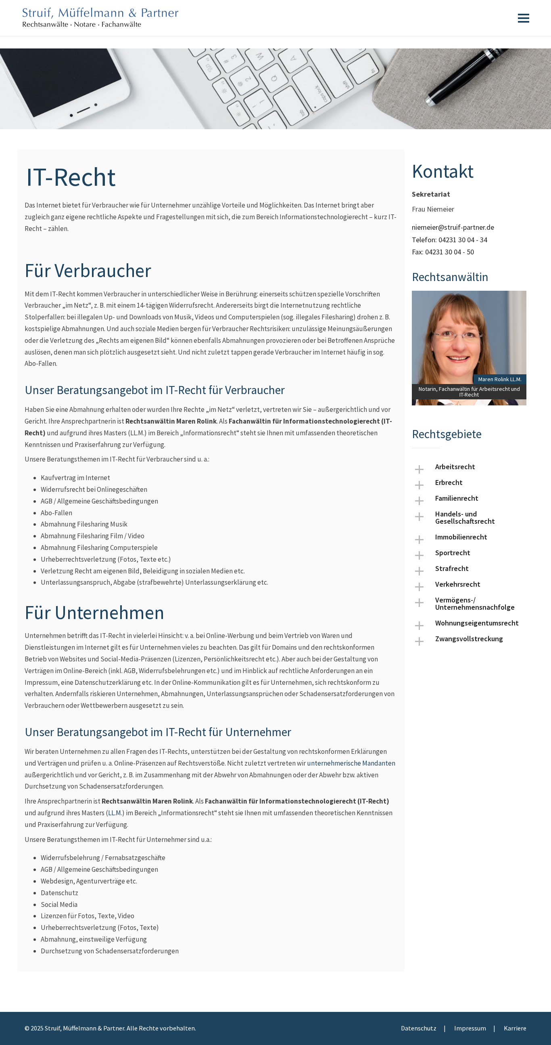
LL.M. (115, 812)
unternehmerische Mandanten (351, 763)
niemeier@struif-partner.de (453, 227)
